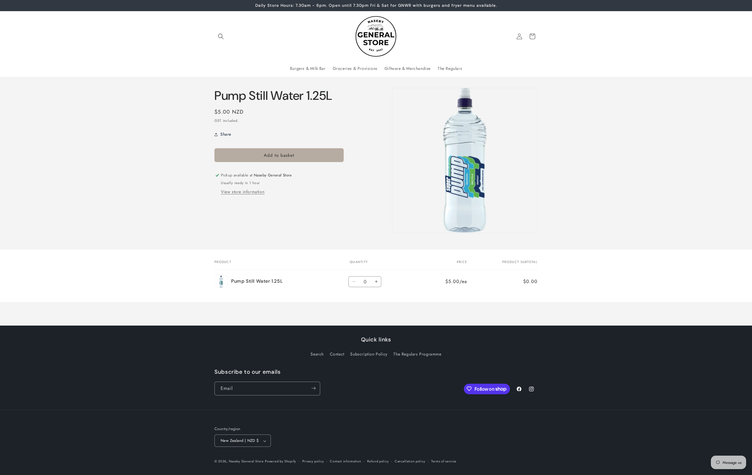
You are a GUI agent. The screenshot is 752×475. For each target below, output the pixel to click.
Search (317, 354)
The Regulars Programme (417, 354)
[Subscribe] (313, 388)
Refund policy (378, 461)
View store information (242, 192)
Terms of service (443, 461)
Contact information (345, 461)
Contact (337, 354)
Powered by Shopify (280, 461)
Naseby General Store (246, 461)
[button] (220, 36)
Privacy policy (313, 461)
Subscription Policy (368, 354)
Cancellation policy (410, 461)
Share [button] (225, 134)
